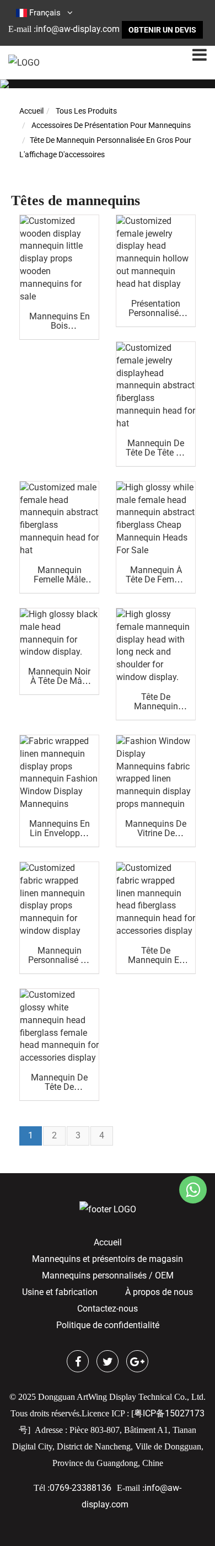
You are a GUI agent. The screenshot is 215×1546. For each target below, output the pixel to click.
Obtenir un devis (162, 29)
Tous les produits (86, 110)
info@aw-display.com (78, 29)
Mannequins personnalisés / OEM (108, 1275)
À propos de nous (159, 1292)
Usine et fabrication (60, 1292)
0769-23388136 (80, 1488)
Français (45, 13)
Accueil (31, 110)
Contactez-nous (107, 1308)
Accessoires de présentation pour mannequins (111, 125)
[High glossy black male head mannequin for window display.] (59, 633)
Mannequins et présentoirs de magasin (107, 1259)
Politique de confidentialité (107, 1325)
